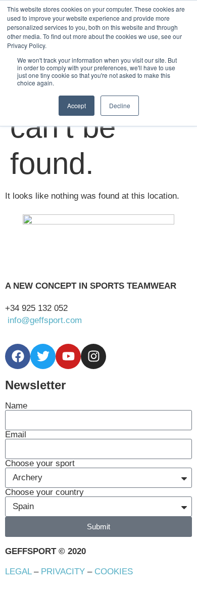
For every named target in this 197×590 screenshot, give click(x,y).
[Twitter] (43, 356)
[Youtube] (68, 356)
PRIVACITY (63, 571)
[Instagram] (93, 356)
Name (16, 405)
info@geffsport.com (45, 320)
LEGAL (18, 571)
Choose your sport (40, 463)
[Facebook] (17, 356)
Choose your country (44, 492)
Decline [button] (119, 105)
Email (15, 434)
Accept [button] (76, 105)
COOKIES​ (113, 571)
